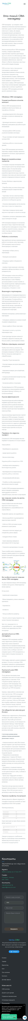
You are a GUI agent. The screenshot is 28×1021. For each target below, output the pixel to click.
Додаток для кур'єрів (8, 992)
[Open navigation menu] (24, 3)
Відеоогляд (5, 965)
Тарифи (4, 961)
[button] (14, 951)
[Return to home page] (6, 3)
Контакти (4, 976)
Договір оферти (6, 979)
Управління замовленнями (9, 996)
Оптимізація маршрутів (8, 1000)
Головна (4, 958)
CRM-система (6, 989)
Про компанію (6, 972)
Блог (3, 968)
